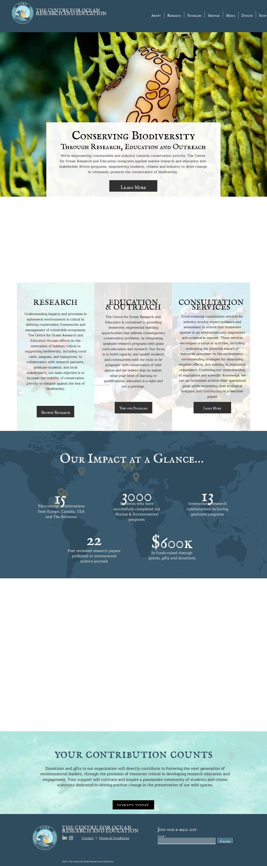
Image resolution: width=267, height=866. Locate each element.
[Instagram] (71, 838)
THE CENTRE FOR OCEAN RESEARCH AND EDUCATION (71, 11)
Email (161, 836)
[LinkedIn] (64, 838)
